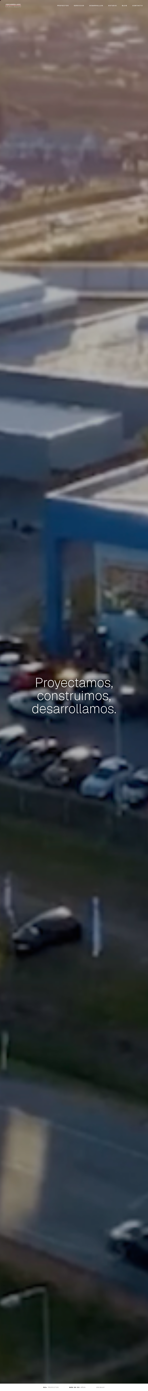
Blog (124, 6)
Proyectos (63, 6)
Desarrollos (96, 6)
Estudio (112, 6)
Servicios (79, 6)
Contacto (137, 6)
